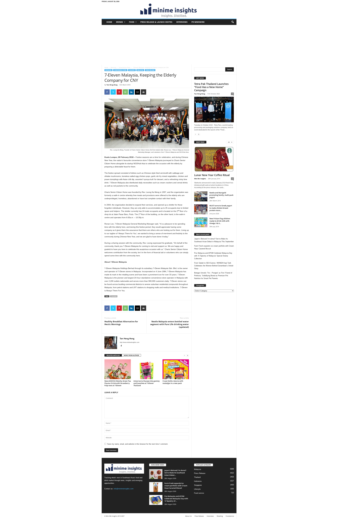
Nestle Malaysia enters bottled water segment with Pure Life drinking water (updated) (169, 324)
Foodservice (230, 516)
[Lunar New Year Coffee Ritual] (214, 159)
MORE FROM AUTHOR (131, 355)
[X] (113, 92)
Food (131, 22)
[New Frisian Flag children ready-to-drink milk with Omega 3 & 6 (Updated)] (200, 222)
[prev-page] (184, 355)
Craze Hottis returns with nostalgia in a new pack (173, 382)
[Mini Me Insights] (169, 11)
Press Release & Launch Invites (156, 22)
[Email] (137, 92)
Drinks (119, 22)
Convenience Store (124, 67)
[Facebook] (107, 92)
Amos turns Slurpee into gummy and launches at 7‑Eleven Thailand (146, 383)
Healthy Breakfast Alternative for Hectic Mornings (121, 323)
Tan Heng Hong (112, 85)
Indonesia (197, 481)
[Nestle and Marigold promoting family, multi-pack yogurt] (200, 196)
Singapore (198, 485)
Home (109, 22)
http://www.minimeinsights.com (129, 342)
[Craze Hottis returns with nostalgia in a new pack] (176, 369)
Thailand (197, 477)
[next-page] (187, 355)
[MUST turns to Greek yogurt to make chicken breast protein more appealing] (200, 209)
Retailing (113, 67)
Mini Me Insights (200, 179)
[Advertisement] (169, 44)
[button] (232, 22)
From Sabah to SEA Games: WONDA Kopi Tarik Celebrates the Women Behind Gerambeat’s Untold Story (213, 265)
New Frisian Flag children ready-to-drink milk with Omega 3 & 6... (219, 220)
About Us (188, 516)
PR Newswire (198, 22)
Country (132, 70)
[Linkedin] (131, 92)
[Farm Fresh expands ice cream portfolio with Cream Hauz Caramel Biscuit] (155, 487)
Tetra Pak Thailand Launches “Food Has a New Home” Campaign (211, 87)
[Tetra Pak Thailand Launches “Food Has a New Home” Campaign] (214, 109)
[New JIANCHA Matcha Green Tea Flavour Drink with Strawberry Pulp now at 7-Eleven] (117, 369)
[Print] (143, 92)
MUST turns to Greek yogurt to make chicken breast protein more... (220, 208)
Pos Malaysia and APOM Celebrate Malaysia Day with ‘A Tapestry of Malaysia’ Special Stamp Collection (213, 256)
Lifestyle (197, 489)
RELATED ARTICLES (113, 355)
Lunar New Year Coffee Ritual (212, 175)
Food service (199, 493)
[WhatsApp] (125, 92)
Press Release (150, 70)
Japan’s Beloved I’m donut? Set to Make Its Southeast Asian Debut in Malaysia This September (214, 240)
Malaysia (140, 70)
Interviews (181, 22)
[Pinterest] (119, 92)
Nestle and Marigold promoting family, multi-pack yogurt (221, 195)
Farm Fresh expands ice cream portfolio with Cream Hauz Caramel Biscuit (214, 247)
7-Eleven (113, 296)
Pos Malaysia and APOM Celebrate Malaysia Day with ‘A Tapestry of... (176, 498)
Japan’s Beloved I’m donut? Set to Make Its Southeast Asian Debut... (175, 472)
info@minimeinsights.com (123, 489)
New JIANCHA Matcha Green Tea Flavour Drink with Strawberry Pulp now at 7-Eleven (117, 383)
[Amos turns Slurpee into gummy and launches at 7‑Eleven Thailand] (146, 369)
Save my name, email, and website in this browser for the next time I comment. (137, 444)
